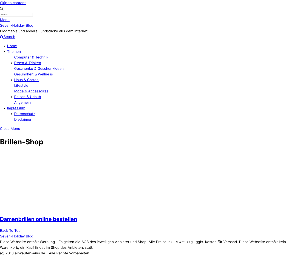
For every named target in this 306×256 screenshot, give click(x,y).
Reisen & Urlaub (27, 97)
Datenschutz (24, 114)
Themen (14, 51)
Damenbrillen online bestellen (38, 219)
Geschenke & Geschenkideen (39, 68)
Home (12, 46)
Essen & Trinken (27, 63)
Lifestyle (21, 85)
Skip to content (13, 3)
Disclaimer (22, 119)
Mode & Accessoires (31, 91)
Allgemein (22, 102)
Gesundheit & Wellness (33, 74)
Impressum (16, 108)
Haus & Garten (26, 80)
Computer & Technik (31, 57)
